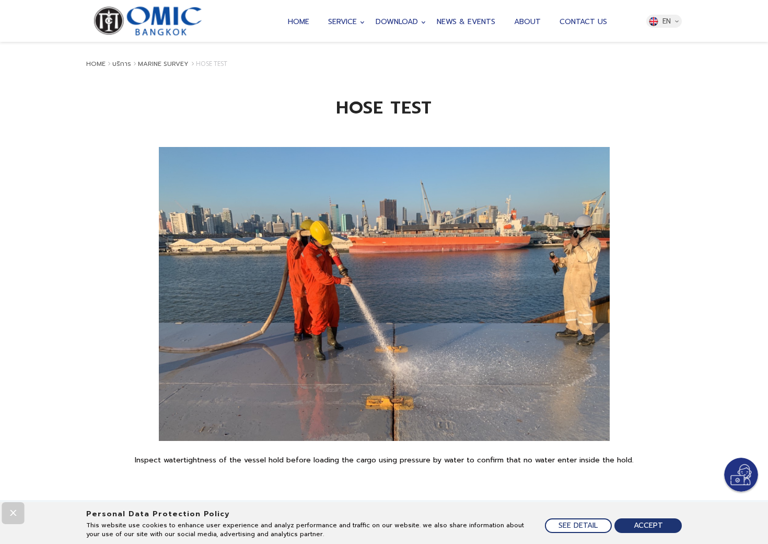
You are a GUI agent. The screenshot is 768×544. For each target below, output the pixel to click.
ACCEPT (648, 525)
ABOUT (527, 21)
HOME (298, 21)
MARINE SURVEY (164, 64)
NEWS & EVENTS (466, 21)
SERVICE (342, 21)
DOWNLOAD (397, 21)
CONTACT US (583, 21)
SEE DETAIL (578, 525)
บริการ (121, 64)
